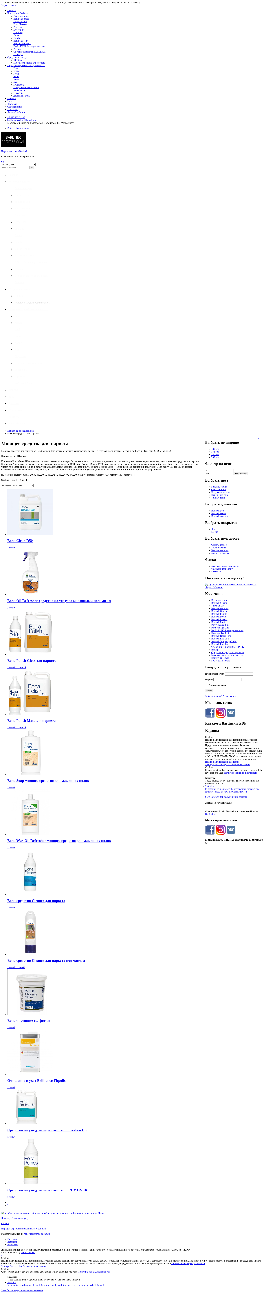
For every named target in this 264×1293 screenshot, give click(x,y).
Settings (209, 764)
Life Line (17, 32)
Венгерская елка (22, 43)
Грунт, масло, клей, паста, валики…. (26, 65)
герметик (18, 93)
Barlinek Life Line (220, 638)
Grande (17, 35)
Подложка (18, 84)
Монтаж (11, 98)
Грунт (16, 68)
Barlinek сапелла (219, 516)
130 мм (215, 449)
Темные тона (218, 497)
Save (208, 797)
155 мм (215, 451)
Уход (9, 101)
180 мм (215, 454)
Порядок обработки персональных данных (23, 1228)
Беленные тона (219, 486)
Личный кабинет (16, 112)
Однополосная (219, 545)
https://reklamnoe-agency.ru (37, 1234)
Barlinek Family (219, 614)
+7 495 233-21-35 (16, 117)
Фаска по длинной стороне (225, 566)
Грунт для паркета (220, 660)
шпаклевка (19, 90)
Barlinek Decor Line (221, 636)
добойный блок (21, 95)
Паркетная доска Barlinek (14, 151)
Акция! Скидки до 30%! (224, 641)
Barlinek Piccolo (219, 619)
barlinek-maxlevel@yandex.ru (22, 120)
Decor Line (18, 29)
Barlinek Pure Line (220, 644)
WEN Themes (28, 1252)
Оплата (5, 1223)
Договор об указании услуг (15, 1218)
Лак (213, 529)
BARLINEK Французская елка (29, 46)
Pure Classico (20, 24)
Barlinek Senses (21, 18)
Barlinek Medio (21, 40)
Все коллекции (21, 16)
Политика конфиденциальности (222, 761)
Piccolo (17, 49)
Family (16, 38)
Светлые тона (218, 489)
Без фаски (216, 571)
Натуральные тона (221, 492)
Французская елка (220, 553)
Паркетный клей (220, 658)
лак (15, 82)
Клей (16, 73)
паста (16, 76)
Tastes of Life (20, 21)
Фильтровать (241, 474)
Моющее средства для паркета (29, 62)
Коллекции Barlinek (17, 13)
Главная (11, 10)
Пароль (209, 679)
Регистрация (229, 696)
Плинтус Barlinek (220, 633)
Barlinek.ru (210, 814)
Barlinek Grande (219, 611)
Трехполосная (218, 547)
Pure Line (18, 27)
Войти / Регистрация (18, 128)
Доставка (12, 104)
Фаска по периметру (222, 569)
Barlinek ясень (218, 513)
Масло (214, 532)
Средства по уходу (17, 57)
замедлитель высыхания (26, 87)
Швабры (17, 60)
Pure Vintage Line (220, 627)
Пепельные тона (219, 495)
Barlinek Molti (218, 622)
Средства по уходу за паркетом (227, 652)
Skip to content (8, 5)
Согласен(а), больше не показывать (231, 764)
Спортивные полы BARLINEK (29, 51)
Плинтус (18, 54)
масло (16, 71)
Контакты (12, 109)
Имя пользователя (214, 673)
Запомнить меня (217, 685)
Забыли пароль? (213, 696)
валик (16, 79)
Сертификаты (14, 106)
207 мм (215, 457)
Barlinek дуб (217, 510)
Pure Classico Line (220, 625)
